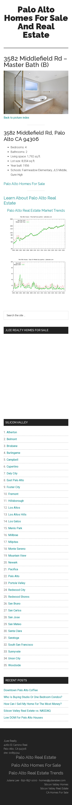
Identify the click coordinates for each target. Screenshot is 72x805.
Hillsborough (16, 500)
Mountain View (17, 555)
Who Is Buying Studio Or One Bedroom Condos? (33, 697)
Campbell (12, 459)
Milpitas (13, 542)
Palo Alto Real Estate (36, 757)
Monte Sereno (17, 548)
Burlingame (13, 453)
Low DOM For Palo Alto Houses (23, 717)
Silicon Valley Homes (56, 784)
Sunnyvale (14, 651)
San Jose (14, 617)
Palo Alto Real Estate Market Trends (36, 210)
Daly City (12, 473)
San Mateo (14, 624)
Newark (12, 562)
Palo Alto (13, 576)
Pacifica (13, 569)
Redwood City (16, 590)
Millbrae (13, 535)
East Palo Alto (15, 480)
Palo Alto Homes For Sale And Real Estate (36, 22)
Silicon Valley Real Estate (54, 788)
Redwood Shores (18, 596)
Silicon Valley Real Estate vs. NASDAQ (27, 710)
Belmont (12, 439)
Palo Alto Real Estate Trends (36, 772)
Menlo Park (15, 528)
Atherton (12, 432)
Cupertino (12, 466)
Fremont (13, 494)
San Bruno (14, 603)
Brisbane (12, 446)
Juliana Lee (12, 780)
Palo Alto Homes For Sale (24, 184)
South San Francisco (20, 644)
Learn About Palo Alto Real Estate (30, 200)
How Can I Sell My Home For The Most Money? (33, 704)
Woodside (14, 665)
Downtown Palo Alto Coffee (21, 690)
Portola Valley (16, 583)
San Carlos (14, 610)
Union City (14, 658)
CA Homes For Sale (57, 792)
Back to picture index (16, 117)
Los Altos (14, 507)
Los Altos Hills (17, 514)
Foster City (13, 487)
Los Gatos (14, 521)
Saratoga (13, 638)
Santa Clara (15, 631)
